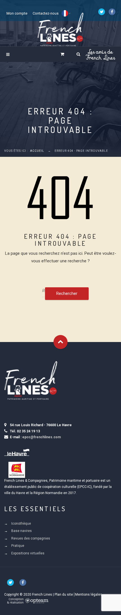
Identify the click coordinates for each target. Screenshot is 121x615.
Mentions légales (88, 594)
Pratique (17, 546)
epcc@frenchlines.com (41, 437)
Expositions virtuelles (27, 553)
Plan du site (64, 594)
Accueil (37, 150)
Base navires (21, 531)
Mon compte (16, 13)
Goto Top (60, 342)
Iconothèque (21, 523)
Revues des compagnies (30, 538)
